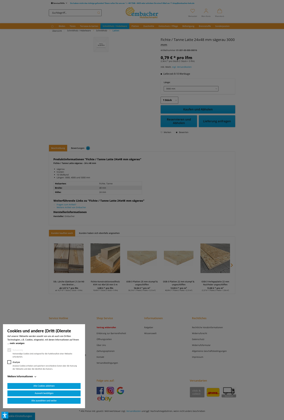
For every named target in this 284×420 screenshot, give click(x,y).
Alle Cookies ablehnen (44, 386)
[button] (4, 415)
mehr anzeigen (17, 343)
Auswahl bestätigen (44, 393)
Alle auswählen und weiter (44, 401)
